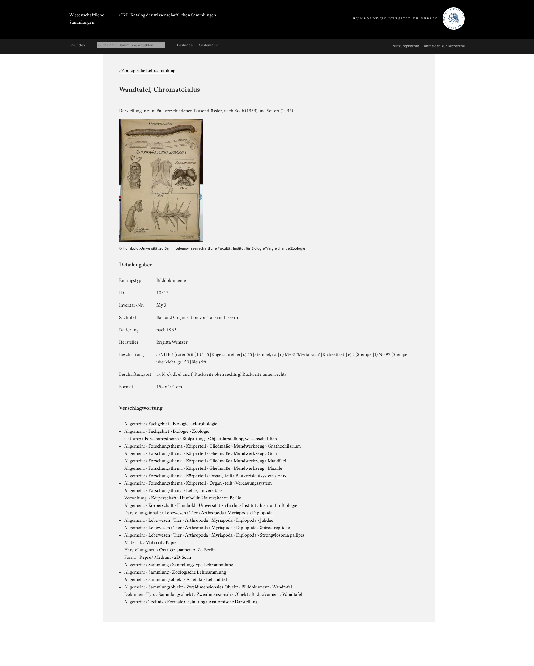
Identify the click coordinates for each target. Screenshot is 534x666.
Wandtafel (282, 586)
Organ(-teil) (220, 475)
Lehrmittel (216, 578)
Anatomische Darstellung (233, 601)
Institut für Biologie (278, 504)
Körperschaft (163, 497)
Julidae (266, 519)
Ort (162, 549)
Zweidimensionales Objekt (212, 586)
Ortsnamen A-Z (185, 549)
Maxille (275, 467)
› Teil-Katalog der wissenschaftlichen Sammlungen (167, 14)
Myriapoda (238, 512)
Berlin (210, 549)
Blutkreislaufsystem (254, 475)
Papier (172, 541)
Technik (156, 601)
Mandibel (277, 460)
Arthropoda (212, 512)
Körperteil (196, 445)
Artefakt (194, 578)
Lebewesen (175, 512)
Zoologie (200, 430)
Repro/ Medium (155, 556)
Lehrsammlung (218, 564)
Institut (249, 504)
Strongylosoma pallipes (282, 534)
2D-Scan (182, 556)
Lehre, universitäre (204, 489)
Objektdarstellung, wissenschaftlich (242, 438)
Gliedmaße (219, 445)
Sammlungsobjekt (165, 578)
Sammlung (158, 564)
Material (154, 541)
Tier (193, 512)
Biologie (181, 423)
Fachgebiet (158, 423)
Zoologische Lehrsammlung (148, 69)
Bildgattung (193, 438)
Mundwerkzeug (249, 445)
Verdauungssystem (253, 482)
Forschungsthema (162, 438)
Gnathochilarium (284, 445)
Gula (272, 452)
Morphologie (204, 423)
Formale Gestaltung (186, 601)
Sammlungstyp (186, 564)
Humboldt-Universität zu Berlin (210, 497)
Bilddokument (255, 586)
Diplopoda (262, 512)
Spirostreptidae (275, 527)
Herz (282, 475)
